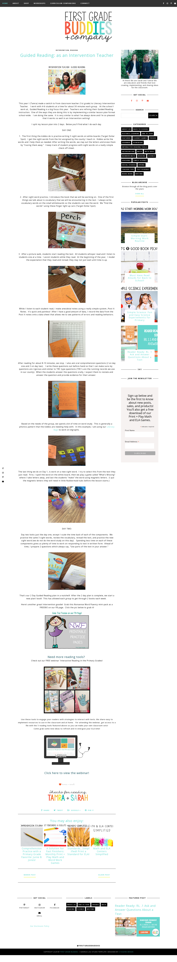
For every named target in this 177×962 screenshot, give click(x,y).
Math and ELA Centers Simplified (101, 851)
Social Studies (129, 165)
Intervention (62, 50)
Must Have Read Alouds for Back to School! (139, 278)
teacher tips (128, 169)
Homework (138, 142)
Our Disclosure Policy (39, 926)
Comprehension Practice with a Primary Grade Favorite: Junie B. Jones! (31, 854)
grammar (126, 142)
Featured (126, 138)
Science (151, 156)
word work (127, 174)
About (16, 3)
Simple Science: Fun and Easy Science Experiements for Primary (139, 316)
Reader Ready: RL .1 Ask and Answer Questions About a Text (140, 355)
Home (5, 3)
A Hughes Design (126, 952)
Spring (141, 165)
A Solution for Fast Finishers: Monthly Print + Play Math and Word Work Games (55, 856)
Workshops (39, 3)
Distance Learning (130, 133)
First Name (130, 430)
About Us (126, 129)
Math (139, 151)
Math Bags (149, 151)
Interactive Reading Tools (134, 147)
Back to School (140, 129)
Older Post (104, 875)
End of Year (147, 133)
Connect (85, 3)
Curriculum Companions (63, 3)
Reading (74, 50)
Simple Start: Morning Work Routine (140, 238)
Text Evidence (143, 169)
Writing (139, 174)
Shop (26, 3)
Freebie (153, 138)
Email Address (132, 442)
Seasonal (126, 160)
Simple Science (140, 160)
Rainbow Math (128, 156)
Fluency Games (140, 138)
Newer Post (30, 875)
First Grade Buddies (69, 952)
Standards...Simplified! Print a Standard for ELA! (78, 851)
